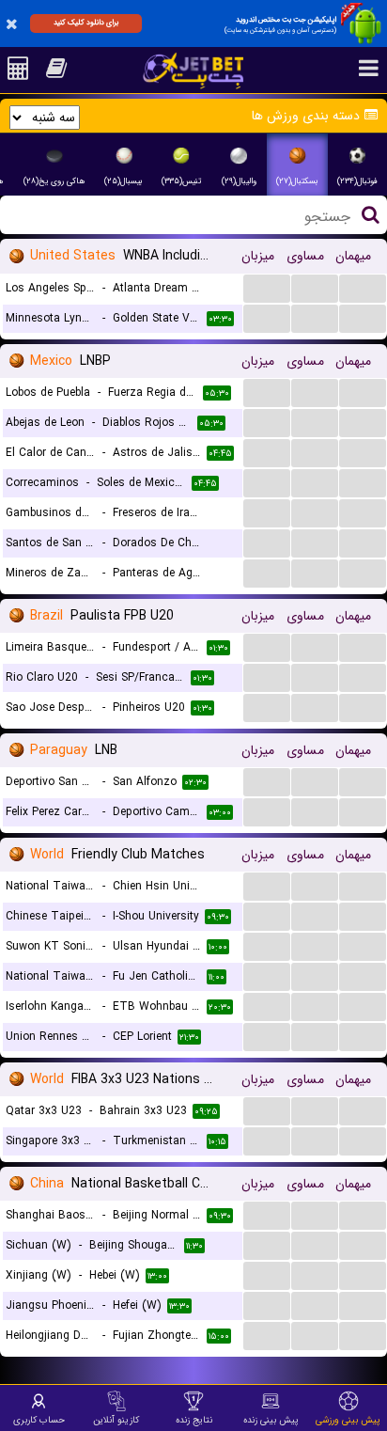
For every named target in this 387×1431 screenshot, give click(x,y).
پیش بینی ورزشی (348, 1419)
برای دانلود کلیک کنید (86, 22)
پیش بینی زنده (271, 1419)
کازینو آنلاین (116, 1419)
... (267, 287)
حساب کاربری (39, 1419)
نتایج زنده (194, 1419)
